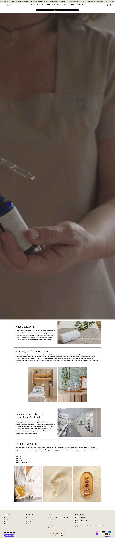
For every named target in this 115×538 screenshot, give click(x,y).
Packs (5, 523)
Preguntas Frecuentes (30, 523)
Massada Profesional (30, 521)
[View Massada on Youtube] (14, 533)
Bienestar (6, 521)
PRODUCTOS (9, 515)
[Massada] (8, 5)
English (61, 533)
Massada (55, 535)
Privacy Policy (51, 525)
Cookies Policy (51, 523)
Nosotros (28, 517)
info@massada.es (81, 522)
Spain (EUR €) (55, 533)
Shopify (62, 535)
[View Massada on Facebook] (11, 533)
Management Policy (52, 527)
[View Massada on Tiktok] (8, 533)
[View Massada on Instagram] (5, 533)
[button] (104, 4)
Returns (49, 521)
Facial (5, 517)
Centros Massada (29, 519)
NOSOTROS (30, 515)
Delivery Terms (51, 519)
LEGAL (50, 515)
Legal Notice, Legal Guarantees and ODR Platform (58, 517)
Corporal (6, 519)
